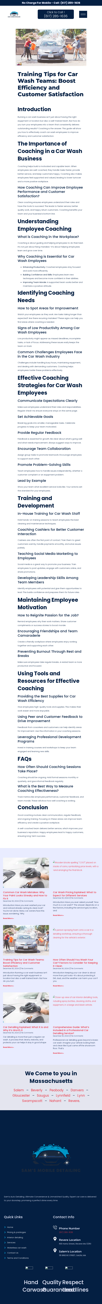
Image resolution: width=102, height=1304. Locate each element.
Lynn (81, 1095)
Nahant (55, 1101)
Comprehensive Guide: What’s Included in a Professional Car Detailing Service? (71, 1030)
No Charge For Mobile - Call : (41, 3)
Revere (73, 1101)
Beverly (36, 1090)
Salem (19, 1090)
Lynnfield (63, 1095)
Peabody (57, 1090)
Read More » (8, 918)
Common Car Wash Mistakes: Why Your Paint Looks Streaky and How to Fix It (25, 895)
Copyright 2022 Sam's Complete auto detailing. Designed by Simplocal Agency (51, 1299)
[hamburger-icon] (83, 14)
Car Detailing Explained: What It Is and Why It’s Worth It (25, 1028)
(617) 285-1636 (70, 3)
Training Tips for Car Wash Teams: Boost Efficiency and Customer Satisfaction (23, 963)
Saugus (43, 1095)
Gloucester (21, 1095)
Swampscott (32, 1101)
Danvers (77, 1090)
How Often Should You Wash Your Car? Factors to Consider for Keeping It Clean (75, 963)
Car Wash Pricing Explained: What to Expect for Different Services (74, 894)
